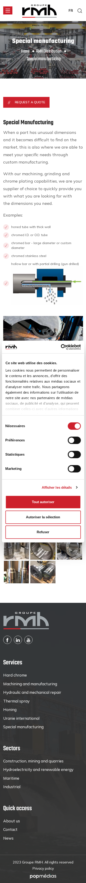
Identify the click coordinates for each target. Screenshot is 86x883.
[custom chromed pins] (16, 572)
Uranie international (21, 718)
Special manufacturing (23, 726)
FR (71, 10)
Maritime (11, 778)
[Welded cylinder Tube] (42, 572)
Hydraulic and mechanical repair (32, 692)
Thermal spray (16, 701)
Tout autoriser (43, 502)
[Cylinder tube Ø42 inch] (69, 548)
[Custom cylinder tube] (42, 548)
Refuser (43, 532)
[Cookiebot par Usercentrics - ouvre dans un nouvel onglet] (61, 347)
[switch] (74, 440)
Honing (10, 709)
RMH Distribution (48, 51)
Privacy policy (43, 868)
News (8, 838)
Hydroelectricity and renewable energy (38, 769)
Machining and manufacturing (30, 683)
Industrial (11, 786)
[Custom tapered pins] (16, 548)
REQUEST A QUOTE (30, 102)
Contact (10, 829)
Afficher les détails (57, 487)
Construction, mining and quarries (33, 761)
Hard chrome (15, 675)
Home (25, 51)
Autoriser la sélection (43, 517)
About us (11, 820)
